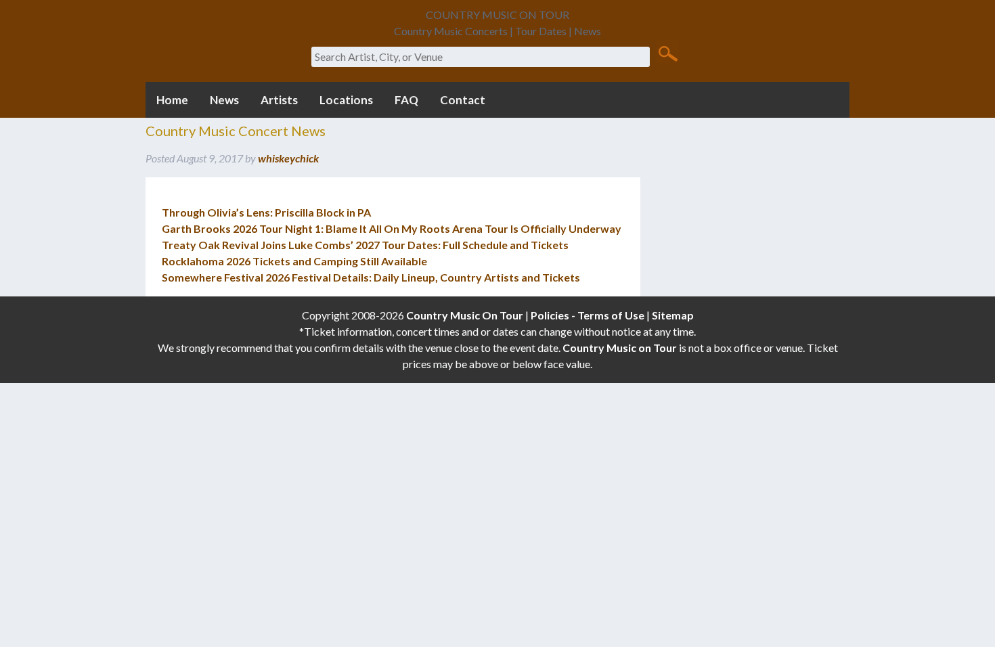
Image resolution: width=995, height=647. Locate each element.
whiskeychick (288, 158)
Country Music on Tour (619, 347)
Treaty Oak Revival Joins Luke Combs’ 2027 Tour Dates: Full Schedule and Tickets (365, 244)
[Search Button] (668, 52)
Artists (279, 100)
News (224, 100)
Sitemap (673, 315)
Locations (346, 100)
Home (172, 100)
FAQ (406, 100)
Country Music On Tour (464, 315)
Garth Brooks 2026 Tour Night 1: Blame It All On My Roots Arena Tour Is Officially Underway (391, 228)
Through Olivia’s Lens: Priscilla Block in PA (266, 212)
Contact (462, 100)
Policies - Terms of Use (587, 315)
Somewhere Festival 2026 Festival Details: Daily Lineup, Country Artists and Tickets (371, 277)
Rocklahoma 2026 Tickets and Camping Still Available (294, 260)
